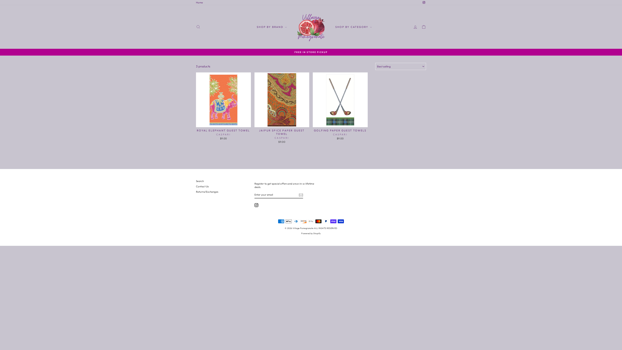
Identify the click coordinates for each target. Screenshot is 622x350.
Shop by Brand (270, 27)
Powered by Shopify (311, 233)
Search (200, 181)
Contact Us (202, 186)
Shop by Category (352, 27)
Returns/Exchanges (207, 191)
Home (199, 2)
